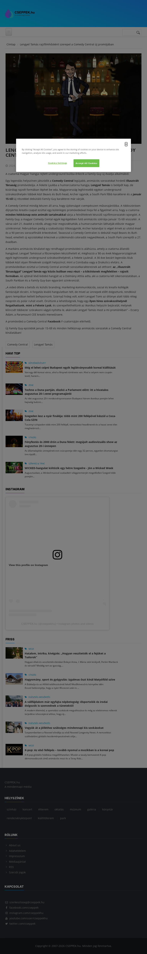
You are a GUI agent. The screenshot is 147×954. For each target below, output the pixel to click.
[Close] (126, 144)
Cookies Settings (57, 163)
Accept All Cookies (86, 163)
